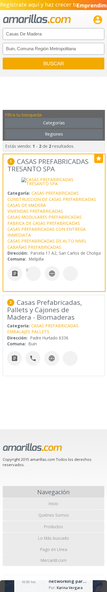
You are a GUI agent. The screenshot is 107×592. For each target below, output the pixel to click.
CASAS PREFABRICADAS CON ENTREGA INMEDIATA (46, 232)
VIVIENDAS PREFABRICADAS (35, 211)
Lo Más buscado (53, 538)
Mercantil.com (54, 560)
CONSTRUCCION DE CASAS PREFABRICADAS (51, 199)
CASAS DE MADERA (26, 205)
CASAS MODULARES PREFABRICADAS (44, 217)
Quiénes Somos (53, 515)
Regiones (54, 134)
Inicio (53, 503)
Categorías (54, 123)
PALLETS (40, 331)
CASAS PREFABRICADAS (55, 193)
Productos (53, 526)
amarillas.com (37, 19)
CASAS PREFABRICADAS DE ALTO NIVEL (47, 241)
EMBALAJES (18, 331)
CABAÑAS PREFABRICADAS (34, 247)
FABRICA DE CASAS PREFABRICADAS (43, 223)
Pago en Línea (53, 549)
